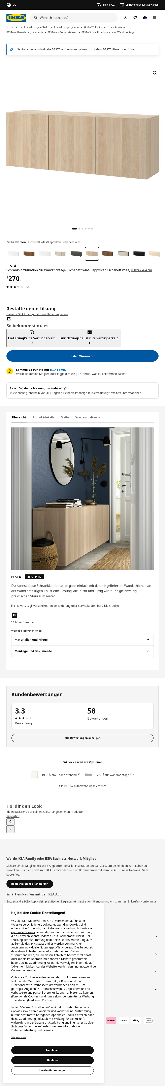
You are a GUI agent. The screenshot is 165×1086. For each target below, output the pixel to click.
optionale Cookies (23, 932)
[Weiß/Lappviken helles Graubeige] (61, 254)
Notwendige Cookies (66, 924)
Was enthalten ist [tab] (88, 417)
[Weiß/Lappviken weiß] (13, 254)
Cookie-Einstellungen (52, 1070)
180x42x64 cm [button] (141, 270)
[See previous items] (10, 822)
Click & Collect (111, 606)
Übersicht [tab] (19, 417)
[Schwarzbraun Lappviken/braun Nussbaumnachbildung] (108, 254)
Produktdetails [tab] (43, 417)
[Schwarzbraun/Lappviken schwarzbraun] (139, 254)
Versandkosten (43, 606)
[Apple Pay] (136, 1020)
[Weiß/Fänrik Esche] (155, 254)
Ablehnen (52, 1060)
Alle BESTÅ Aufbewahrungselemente (82, 786)
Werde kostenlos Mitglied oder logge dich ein (45, 374)
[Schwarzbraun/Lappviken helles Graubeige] (123, 254)
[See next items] (10, 829)
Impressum (18, 1037)
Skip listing (13, 816)
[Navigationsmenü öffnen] (155, 18)
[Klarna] (111, 1020)
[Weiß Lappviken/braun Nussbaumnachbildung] (29, 254)
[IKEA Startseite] (16, 18)
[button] (34, 618)
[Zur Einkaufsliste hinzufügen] (155, 73)
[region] (82, 144)
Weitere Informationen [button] (126, 393)
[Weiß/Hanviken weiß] (45, 254)
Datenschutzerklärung (49, 1022)
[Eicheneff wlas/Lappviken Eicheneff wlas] (92, 254)
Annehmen (52, 1050)
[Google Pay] (149, 1020)
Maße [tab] (65, 417)
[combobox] (72, 17)
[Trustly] (124, 1020)
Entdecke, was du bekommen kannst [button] (102, 374)
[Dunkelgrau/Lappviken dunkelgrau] (76, 254)
